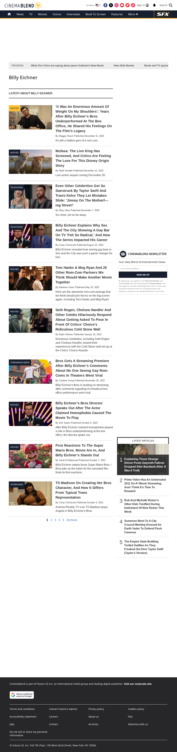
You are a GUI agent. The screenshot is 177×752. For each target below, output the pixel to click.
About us (93, 716)
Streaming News (20, 362)
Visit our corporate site (137, 683)
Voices (57, 14)
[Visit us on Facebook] (105, 5)
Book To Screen (96, 14)
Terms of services (152, 281)
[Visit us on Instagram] (116, 5)
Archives (72, 520)
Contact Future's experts (63, 709)
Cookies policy (136, 709)
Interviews (73, 14)
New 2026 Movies (124, 65)
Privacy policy (96, 709)
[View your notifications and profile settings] (154, 5)
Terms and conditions (22, 709)
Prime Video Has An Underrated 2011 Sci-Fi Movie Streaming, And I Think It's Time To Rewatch (145, 485)
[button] (166, 5)
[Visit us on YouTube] (122, 5)
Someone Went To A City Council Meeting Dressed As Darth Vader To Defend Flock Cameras (143, 526)
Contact (53, 724)
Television (16, 187)
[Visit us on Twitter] (111, 5)
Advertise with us (138, 724)
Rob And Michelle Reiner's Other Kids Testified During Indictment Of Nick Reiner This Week (144, 506)
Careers (53, 716)
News (20, 14)
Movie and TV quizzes (157, 65)
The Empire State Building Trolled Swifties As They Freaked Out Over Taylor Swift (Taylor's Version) (143, 547)
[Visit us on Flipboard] (127, 5)
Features (117, 14)
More (132, 14)
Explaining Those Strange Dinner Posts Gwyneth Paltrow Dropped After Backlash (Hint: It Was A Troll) (145, 465)
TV (30, 14)
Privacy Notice (155, 283)
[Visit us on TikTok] (133, 5)
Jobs (12, 724)
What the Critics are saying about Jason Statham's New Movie (67, 65)
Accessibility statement (23, 716)
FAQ (130, 716)
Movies (42, 14)
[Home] (9, 14)
